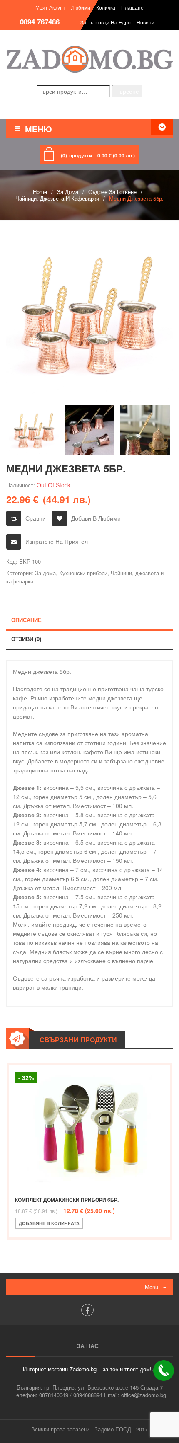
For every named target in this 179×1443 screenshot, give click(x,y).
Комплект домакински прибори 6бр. (67, 1199)
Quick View (146, 1223)
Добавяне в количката (49, 1223)
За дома (67, 192)
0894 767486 (40, 22)
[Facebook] (87, 1310)
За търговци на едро (105, 22)
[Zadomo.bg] (89, 59)
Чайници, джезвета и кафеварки (57, 198)
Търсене (127, 91)
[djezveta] (89, 312)
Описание (26, 620)
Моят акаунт (50, 7)
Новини (145, 22)
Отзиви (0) (26, 639)
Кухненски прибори (83, 573)
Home (40, 192)
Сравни (35, 518)
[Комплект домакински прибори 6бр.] (89, 1127)
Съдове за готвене (112, 192)
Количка (105, 7)
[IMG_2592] (89, 430)
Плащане (132, 7)
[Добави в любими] (118, 1223)
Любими (80, 7)
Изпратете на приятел (56, 541)
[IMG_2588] (145, 430)
